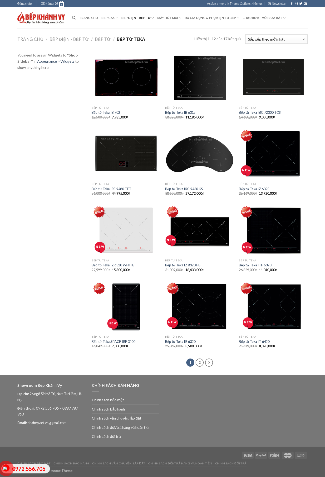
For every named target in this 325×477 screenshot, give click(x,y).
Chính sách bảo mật (108, 399)
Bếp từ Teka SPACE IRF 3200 (113, 342)
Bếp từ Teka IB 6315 (180, 112)
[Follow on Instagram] (296, 3)
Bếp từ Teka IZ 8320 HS (183, 265)
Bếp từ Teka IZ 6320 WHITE (113, 265)
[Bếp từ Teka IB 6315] (199, 78)
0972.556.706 (28, 469)
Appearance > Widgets (55, 61)
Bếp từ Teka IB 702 (106, 112)
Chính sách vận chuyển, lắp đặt (116, 418)
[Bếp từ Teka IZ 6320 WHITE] (126, 230)
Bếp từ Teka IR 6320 (180, 342)
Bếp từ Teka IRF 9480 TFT (111, 189)
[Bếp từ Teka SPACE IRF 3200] (126, 307)
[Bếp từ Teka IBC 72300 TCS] (273, 78)
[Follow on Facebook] (291, 3)
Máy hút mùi (167, 18)
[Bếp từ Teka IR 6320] (199, 307)
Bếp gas (108, 18)
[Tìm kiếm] (74, 17)
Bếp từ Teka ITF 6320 (255, 265)
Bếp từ (103, 39)
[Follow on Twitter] (300, 3)
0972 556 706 (47, 408)
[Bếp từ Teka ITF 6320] (273, 230)
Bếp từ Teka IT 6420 (254, 342)
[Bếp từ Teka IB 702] (126, 78)
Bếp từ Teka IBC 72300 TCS (260, 112)
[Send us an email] (305, 3)
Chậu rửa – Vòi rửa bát (262, 18)
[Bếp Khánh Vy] (41, 18)
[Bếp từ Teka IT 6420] (273, 307)
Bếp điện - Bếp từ (69, 39)
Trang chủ (88, 18)
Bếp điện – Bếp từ (136, 18)
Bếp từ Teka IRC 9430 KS (184, 189)
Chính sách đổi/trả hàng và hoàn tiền (121, 427)
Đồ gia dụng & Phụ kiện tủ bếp (210, 18)
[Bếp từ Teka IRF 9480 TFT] (126, 154)
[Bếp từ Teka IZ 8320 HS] (199, 230)
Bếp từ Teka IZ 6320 (254, 189)
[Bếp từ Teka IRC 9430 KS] (199, 154)
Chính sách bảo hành (108, 409)
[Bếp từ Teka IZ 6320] (273, 154)
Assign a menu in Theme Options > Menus (234, 3)
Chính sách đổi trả (106, 436)
